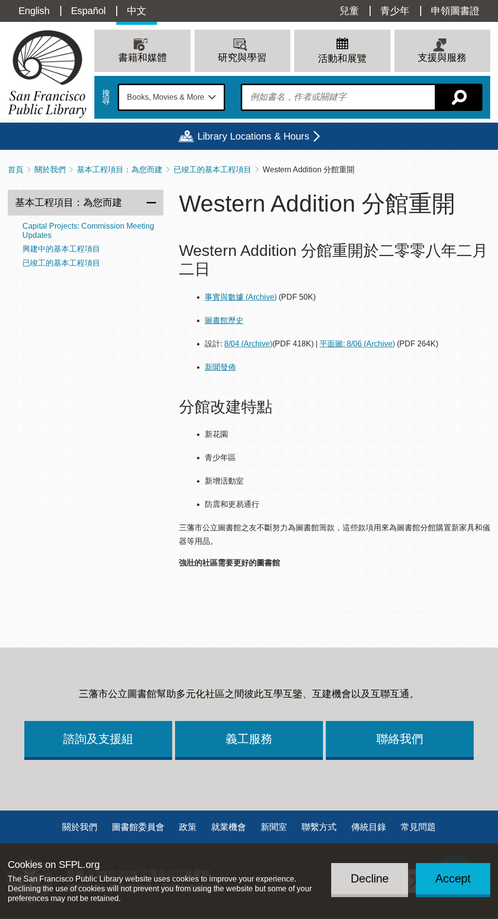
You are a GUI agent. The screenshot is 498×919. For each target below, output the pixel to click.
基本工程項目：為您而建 (119, 169)
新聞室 (274, 827)
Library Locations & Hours (253, 136)
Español (88, 10)
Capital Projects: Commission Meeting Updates (88, 230)
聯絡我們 (399, 738)
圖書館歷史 (224, 320)
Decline (370, 878)
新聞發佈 (220, 367)
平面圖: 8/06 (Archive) (357, 344)
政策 (187, 827)
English (34, 10)
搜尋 (106, 97)
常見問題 (418, 827)
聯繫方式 (319, 827)
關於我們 (50, 169)
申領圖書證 (455, 10)
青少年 (394, 10)
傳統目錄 (368, 827)
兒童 (349, 10)
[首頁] (47, 74)
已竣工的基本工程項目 (212, 169)
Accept (453, 878)
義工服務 (249, 738)
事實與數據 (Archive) (241, 297)
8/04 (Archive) (248, 344)
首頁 (15, 169)
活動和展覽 (342, 58)
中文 (136, 10)
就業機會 (228, 827)
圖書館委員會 (138, 827)
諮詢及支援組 (98, 738)
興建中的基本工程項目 (61, 249)
